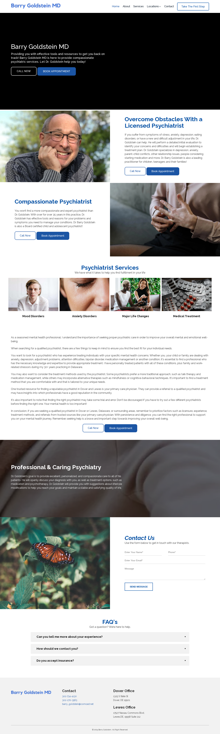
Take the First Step (193, 6)
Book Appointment (56, 71)
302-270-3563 (69, 700)
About (126, 6)
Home (116, 6)
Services (138, 6)
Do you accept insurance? (55, 660)
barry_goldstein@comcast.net (77, 704)
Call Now (24, 71)
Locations (153, 6)
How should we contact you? (57, 648)
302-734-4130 (69, 696)
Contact (169, 6)
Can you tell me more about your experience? (70, 636)
